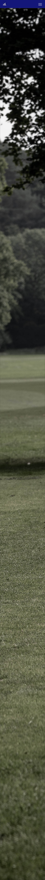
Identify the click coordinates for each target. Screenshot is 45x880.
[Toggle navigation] (40, 4)
